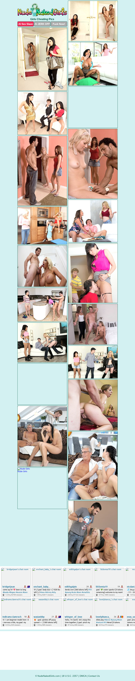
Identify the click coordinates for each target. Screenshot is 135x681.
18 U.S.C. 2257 (70, 676)
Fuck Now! (59, 24)
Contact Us (94, 676)
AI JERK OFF (42, 24)
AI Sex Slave (25, 24)
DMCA (83, 676)
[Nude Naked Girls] (42, 10)
